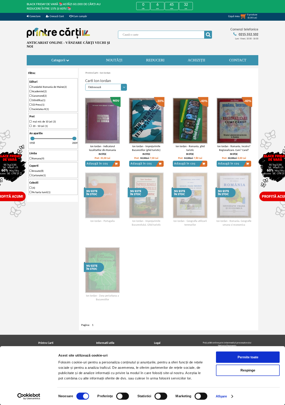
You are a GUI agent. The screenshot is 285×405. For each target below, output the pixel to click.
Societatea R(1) (40, 109)
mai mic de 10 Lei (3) (43, 121)
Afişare (221, 396)
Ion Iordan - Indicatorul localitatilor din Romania (102, 148)
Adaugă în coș (97, 163)
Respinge (247, 370)
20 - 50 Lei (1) (39, 126)
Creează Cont (56, 16)
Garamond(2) (39, 96)
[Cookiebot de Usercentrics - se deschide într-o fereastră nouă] (28, 396)
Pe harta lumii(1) (41, 192)
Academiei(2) (39, 91)
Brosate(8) (37, 171)
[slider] (33, 138)
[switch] (122, 396)
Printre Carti (92, 73)
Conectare (35, 16)
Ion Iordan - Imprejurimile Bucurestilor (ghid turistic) (146, 148)
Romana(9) (37, 158)
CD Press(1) (38, 105)
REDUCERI (155, 60)
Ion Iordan (105, 73)
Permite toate (248, 357)
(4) (33, 188)
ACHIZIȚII (196, 60)
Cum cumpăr (80, 16)
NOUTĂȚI (114, 60)
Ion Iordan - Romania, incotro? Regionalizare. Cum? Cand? (233, 148)
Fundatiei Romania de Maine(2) (49, 87)
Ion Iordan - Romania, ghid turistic (190, 148)
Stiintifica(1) (38, 100)
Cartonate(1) (38, 175)
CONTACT (237, 60)
